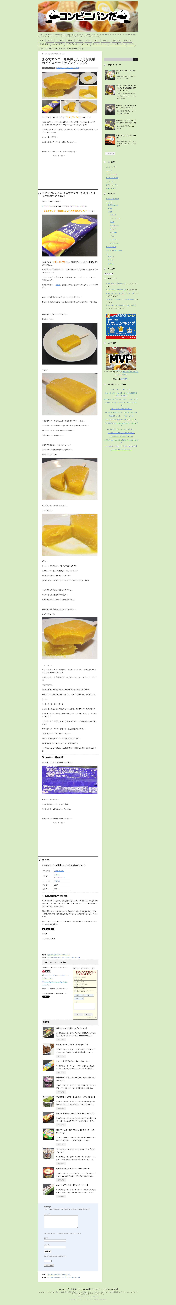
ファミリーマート (99, 44)
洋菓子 (70, 40)
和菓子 (79, 40)
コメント (47, 1214)
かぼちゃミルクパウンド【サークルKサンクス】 (64, 957)
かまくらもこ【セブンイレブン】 (121, 409)
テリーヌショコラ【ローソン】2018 (121, 436)
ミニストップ (80, 986)
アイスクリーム (60, 68)
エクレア (113, 214)
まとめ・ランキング (112, 199)
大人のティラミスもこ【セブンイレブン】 (121, 433)
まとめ (50, 40)
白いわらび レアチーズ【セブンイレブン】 (121, 429)
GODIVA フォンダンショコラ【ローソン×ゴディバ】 (121, 399)
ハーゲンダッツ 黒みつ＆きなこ (116, 283)
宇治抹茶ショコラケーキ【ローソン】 (121, 416)
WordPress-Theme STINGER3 (88, 1297)
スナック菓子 (57, 44)
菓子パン (106, 40)
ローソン (85, 44)
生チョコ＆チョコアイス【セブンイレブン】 (72, 1045)
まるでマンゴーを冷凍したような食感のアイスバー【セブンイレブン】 (88, 1289)
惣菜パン (116, 40)
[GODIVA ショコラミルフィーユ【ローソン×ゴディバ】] (110, 129)
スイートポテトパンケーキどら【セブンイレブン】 (121, 446)
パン (96, 40)
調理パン (127, 40)
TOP (41, 40)
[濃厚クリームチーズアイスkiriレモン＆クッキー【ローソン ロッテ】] (48, 1139)
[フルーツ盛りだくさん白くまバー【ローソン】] (48, 1070)
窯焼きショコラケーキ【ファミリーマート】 (120, 293)
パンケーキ (113, 232)
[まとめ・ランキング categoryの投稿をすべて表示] (121, 369)
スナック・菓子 (111, 247)
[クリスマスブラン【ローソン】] (110, 79)
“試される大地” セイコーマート (85, 991)
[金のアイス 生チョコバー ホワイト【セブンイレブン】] (48, 1122)
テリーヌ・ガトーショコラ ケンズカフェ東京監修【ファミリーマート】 (126, 88)
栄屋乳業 (76, 68)
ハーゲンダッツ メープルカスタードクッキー (72, 1168)
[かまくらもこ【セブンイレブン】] (110, 144)
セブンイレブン (72, 44)
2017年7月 (124, 379)
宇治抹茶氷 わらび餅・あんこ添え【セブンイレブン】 (76, 1097)
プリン (112, 236)
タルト (112, 222)
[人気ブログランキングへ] (46, 971)
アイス (88, 40)
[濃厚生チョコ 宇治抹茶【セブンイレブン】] (48, 1037)
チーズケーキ (114, 225)
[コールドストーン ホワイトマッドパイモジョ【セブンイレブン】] (48, 1158)
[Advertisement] (59, 171)
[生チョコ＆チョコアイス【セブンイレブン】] (48, 1054)
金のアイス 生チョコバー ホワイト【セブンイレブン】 (76, 1113)
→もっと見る (110, 153)
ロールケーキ (114, 243)
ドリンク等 (44, 44)
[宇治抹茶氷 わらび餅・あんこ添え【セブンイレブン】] (48, 1106)
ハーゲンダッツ (111, 188)
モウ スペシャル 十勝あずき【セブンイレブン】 (121, 419)
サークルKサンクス (117, 44)
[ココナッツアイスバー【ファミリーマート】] (48, 1194)
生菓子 (127, 78)
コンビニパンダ (92, 1017)
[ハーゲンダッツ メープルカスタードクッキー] (48, 1177)
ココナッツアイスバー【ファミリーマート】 (72, 1185)
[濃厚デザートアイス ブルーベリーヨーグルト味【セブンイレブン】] (48, 1087)
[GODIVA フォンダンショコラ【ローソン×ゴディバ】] (110, 114)
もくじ (131, 44)
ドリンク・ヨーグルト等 (114, 250)
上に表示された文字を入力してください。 (55, 1256)
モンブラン (113, 240)
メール (46, 1245)
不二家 (119, 128)
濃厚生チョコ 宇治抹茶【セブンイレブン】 (71, 1028)
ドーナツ (113, 229)
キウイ (58, 285)
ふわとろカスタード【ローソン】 (121, 450)
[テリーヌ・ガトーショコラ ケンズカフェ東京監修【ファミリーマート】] (110, 94)
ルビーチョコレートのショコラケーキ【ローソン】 (121, 412)
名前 (46, 1238)
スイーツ (60, 40)
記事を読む (61, 1039)
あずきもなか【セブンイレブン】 (58, 955)
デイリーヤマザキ (82, 988)
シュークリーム (129, 141)
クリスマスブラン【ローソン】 (121, 389)
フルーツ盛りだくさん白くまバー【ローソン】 (73, 1061)
